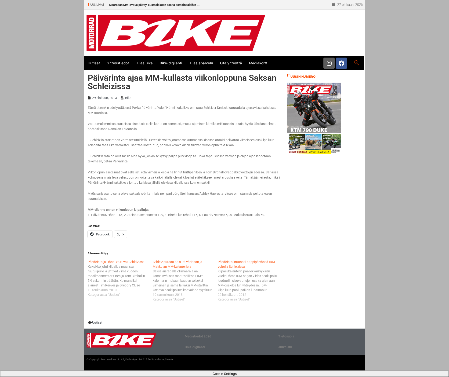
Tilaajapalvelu (201, 63)
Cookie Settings (225, 374)
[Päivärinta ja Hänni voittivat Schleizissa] (120, 278)
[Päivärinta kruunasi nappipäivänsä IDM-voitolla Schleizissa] (250, 281)
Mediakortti (258, 63)
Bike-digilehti (171, 63)
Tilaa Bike (144, 63)
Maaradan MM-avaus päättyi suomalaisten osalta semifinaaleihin (152, 5)
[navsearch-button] (356, 62)
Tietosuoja (286, 336)
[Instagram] (329, 63)
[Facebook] (341, 63)
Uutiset (94, 63)
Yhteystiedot (118, 63)
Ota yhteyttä (231, 63)
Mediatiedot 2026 (198, 336)
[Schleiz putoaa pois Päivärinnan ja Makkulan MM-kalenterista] (185, 281)
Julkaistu (285, 347)
